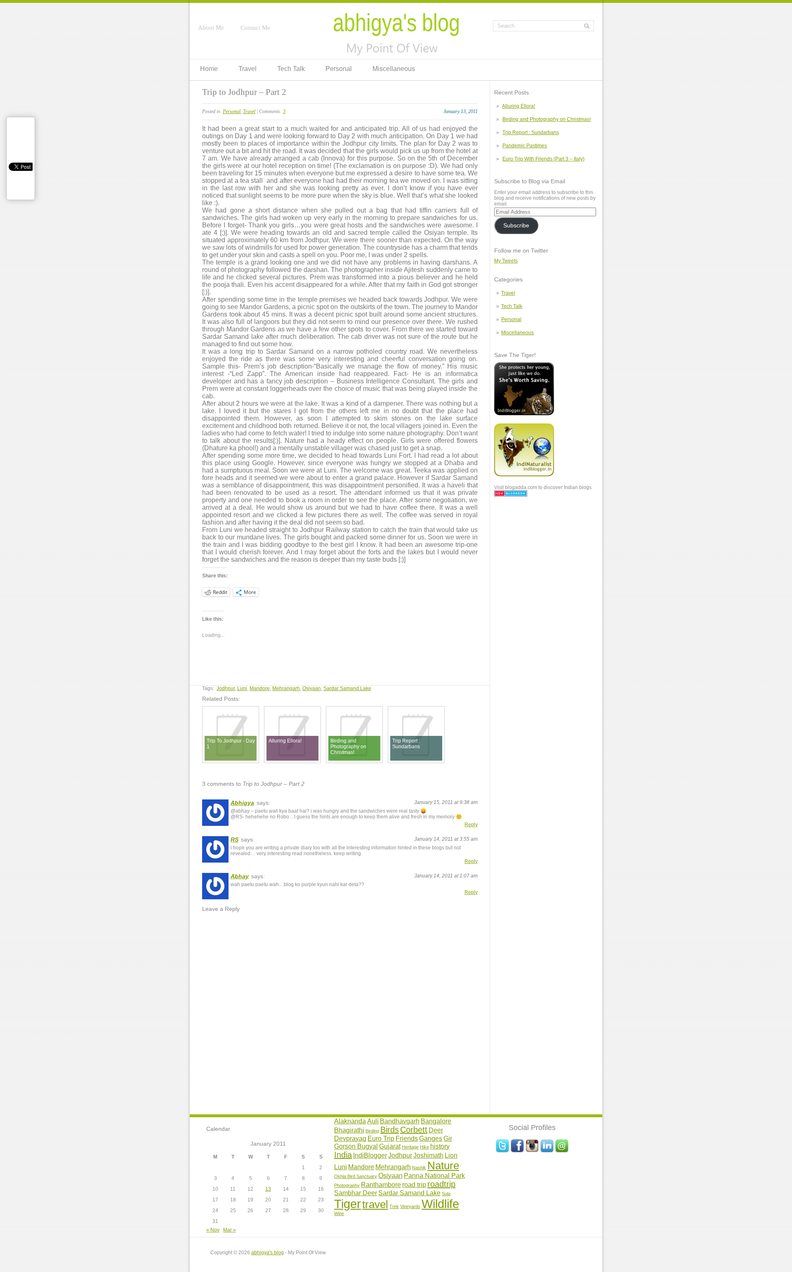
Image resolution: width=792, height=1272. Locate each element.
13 (268, 1189)
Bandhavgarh (400, 1121)
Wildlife (440, 1204)
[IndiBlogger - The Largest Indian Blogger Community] (524, 413)
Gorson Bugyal (356, 1146)
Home (209, 68)
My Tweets (506, 261)
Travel (247, 68)
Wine (339, 1213)
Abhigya (242, 802)
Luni (242, 688)
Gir (447, 1138)
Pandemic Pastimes (524, 146)
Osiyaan (311, 688)
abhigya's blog (267, 1252)
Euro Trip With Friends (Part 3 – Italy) (543, 159)
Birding (372, 1130)
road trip (414, 1184)
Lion (451, 1155)
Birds (389, 1129)
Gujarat (390, 1146)
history (440, 1146)
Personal (338, 68)
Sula (446, 1193)
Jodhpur (226, 688)
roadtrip (441, 1184)
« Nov (212, 1230)
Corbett (413, 1129)
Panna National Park (434, 1175)
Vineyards (410, 1206)
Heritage (410, 1146)
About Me (211, 27)
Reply (471, 825)
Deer (436, 1130)
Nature (443, 1165)
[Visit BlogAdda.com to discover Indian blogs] (510, 495)
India (343, 1154)
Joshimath (428, 1155)
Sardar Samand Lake (347, 688)
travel (375, 1204)
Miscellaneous (393, 68)
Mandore (260, 688)
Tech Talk (291, 68)
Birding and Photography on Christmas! (546, 119)
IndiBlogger (370, 1155)
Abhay (240, 876)
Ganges (430, 1138)
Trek (394, 1206)
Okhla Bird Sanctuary (355, 1176)
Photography (347, 1185)
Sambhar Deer (355, 1192)
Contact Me (255, 27)
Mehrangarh (286, 688)
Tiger (347, 1204)
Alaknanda (350, 1121)
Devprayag (350, 1138)
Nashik (419, 1167)
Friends (407, 1138)
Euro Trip (381, 1138)
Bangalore (436, 1121)
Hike (424, 1146)
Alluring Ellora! (518, 106)
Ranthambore (381, 1184)
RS (234, 839)
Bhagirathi (349, 1130)
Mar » (229, 1230)
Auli (373, 1121)
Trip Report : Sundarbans (530, 132)
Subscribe (516, 225)
